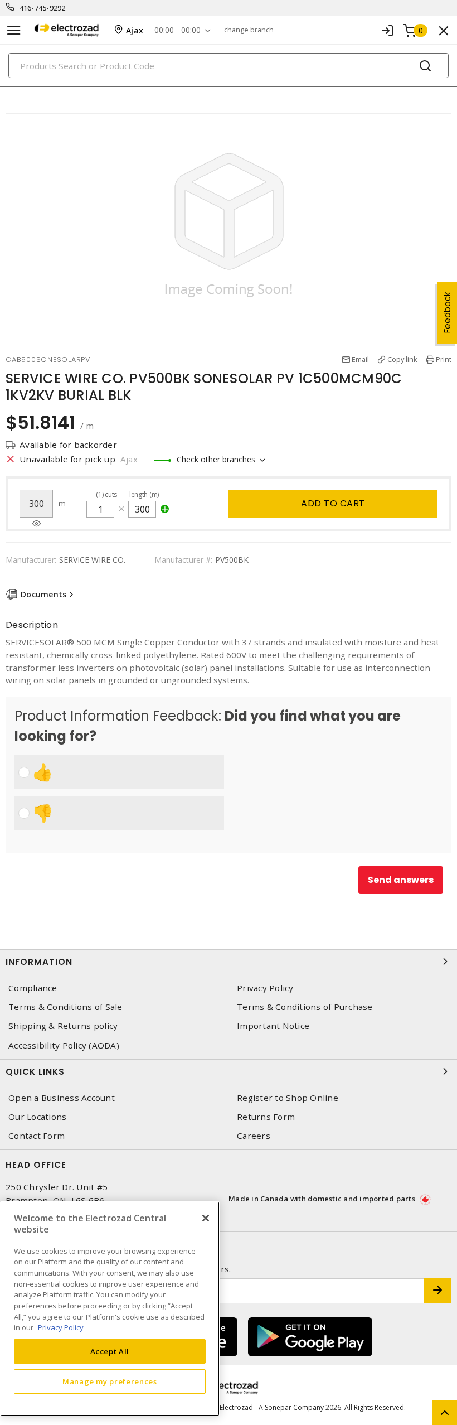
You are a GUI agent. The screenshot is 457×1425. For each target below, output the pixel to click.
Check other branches (216, 459)
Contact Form (36, 1136)
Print (443, 359)
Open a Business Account (61, 1098)
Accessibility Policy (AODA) (63, 1045)
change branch (249, 30)
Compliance (32, 988)
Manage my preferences (109, 1381)
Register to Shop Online (287, 1098)
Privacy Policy (265, 988)
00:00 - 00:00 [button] (177, 30)
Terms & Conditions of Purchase (305, 1007)
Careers (253, 1136)
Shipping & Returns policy (63, 1026)
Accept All (110, 1351)
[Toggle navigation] (14, 30)
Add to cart (333, 503)
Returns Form (266, 1117)
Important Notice (273, 1026)
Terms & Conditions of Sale (65, 1007)
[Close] (205, 1218)
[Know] (36, 523)
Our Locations (37, 1117)
